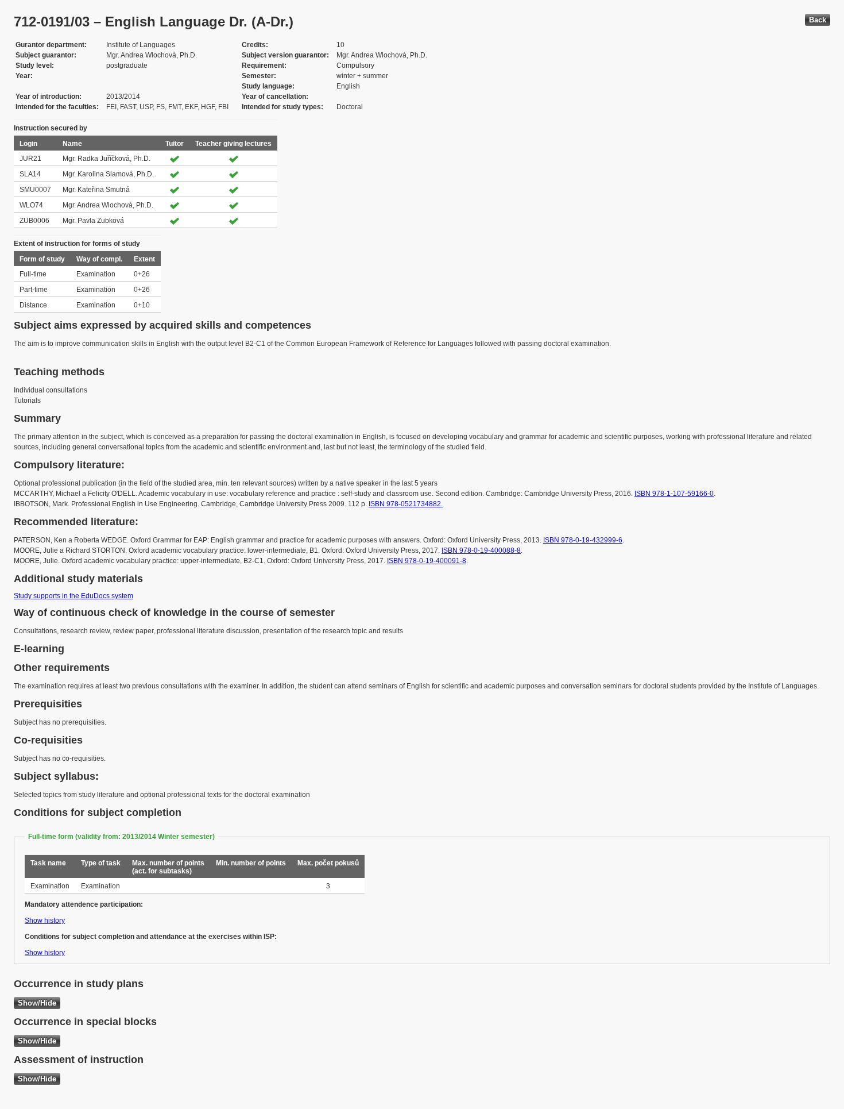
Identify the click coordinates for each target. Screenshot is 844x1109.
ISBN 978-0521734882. (406, 504)
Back (817, 20)
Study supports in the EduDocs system (73, 596)
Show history (45, 921)
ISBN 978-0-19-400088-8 (481, 550)
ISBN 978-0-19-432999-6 (582, 540)
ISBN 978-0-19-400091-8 (426, 561)
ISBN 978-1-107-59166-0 (674, 494)
